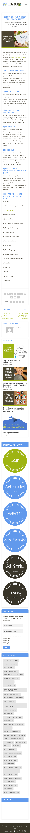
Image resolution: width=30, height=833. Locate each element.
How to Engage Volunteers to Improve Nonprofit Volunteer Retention (15, 385)
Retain (6, 735)
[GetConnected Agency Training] (15, 604)
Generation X (9, 682)
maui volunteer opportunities (9, 705)
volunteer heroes (10, 760)
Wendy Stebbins (16, 22)
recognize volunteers (12, 731)
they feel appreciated (18, 57)
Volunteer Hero (10, 756)
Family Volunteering (11, 678)
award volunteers (10, 664)
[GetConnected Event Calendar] (15, 552)
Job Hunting (8, 698)
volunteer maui (9, 781)
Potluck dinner (9, 210)
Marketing (19, 698)
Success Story (21, 742)
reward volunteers (18, 735)
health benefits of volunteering (11, 689)
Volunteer (16, 746)
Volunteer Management (12, 778)
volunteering (9, 764)
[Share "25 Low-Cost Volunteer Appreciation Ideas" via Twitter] (8, 294)
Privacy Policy (8, 831)
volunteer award (10, 749)
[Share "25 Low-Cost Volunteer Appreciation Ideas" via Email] (15, 297)
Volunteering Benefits (12, 767)
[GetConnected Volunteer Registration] (15, 499)
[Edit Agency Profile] (15, 423)
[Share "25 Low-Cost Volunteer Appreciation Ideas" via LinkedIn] (21, 294)
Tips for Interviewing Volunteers (11, 361)
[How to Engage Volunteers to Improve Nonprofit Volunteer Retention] (15, 374)
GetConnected (9, 685)
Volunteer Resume (10, 785)
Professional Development (14, 724)
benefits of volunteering (13, 675)
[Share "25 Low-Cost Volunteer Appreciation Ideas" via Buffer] (25, 294)
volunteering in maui (11, 771)
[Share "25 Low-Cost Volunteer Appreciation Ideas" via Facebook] (5, 294)
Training (7, 746)
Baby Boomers (9, 667)
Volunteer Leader (20, 24)
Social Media (8, 742)
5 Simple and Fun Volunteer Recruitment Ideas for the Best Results (14, 409)
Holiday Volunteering (12, 694)
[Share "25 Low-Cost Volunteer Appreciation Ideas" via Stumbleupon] (11, 297)
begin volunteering (11, 671)
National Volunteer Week (13, 717)
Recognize (10, 24)
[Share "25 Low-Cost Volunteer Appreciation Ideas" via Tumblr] (15, 294)
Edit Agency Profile (11, 433)
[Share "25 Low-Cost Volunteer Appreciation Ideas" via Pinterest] (18, 294)
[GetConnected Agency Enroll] (15, 578)
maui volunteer (9, 701)
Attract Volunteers (11, 660)
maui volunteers (10, 710)
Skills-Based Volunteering (13, 738)
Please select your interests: (12, 636)
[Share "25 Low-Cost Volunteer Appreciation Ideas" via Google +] (11, 294)
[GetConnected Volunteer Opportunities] (15, 525)
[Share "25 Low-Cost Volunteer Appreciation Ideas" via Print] (18, 297)
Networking (8, 721)
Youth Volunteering (11, 792)
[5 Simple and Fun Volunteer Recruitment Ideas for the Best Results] (15, 398)
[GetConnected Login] (15, 472)
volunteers (8, 789)
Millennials (8, 713)
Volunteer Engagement (12, 753)
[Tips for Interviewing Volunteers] (15, 351)
